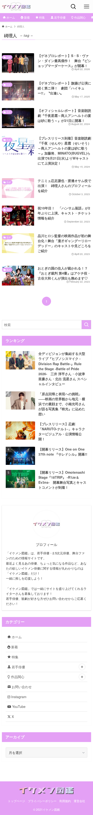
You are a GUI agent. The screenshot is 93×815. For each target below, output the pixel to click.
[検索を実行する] (86, 324)
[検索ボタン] (73, 6)
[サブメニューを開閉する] (82, 667)
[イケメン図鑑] (16, 6)
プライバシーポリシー (42, 801)
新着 (14, 646)
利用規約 (65, 801)
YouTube (18, 706)
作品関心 (17, 676)
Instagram (18, 696)
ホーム (16, 636)
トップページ (16, 801)
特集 (14, 656)
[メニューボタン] (86, 6)
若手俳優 (18, 666)
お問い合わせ (21, 686)
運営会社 (79, 801)
